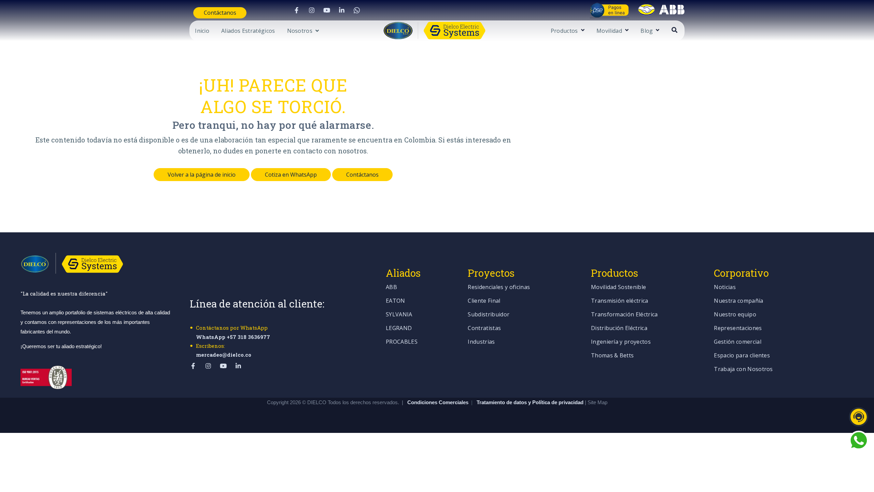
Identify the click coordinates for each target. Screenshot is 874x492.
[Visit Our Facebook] (297, 10)
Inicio (202, 31)
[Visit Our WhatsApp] (357, 10)
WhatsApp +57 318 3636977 (233, 336)
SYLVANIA (399, 315)
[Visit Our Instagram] (312, 10)
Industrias (481, 342)
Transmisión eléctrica (619, 301)
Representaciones (738, 328)
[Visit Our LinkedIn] (342, 10)
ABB (391, 287)
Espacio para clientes (742, 356)
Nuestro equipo (735, 315)
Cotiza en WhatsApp (291, 174)
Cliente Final (484, 301)
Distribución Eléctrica (619, 328)
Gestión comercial (737, 342)
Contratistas (484, 328)
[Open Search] (674, 30)
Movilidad (609, 31)
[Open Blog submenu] (656, 30)
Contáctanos (220, 12)
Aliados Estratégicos (248, 31)
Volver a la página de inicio (202, 174)
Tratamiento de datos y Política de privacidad (531, 402)
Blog (646, 31)
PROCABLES (402, 342)
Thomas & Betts (612, 356)
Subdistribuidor (488, 315)
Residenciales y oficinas (499, 287)
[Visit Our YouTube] (327, 10)
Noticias (725, 287)
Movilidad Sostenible (618, 287)
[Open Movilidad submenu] (626, 30)
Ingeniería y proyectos (621, 342)
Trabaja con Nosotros (743, 369)
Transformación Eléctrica (624, 315)
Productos (564, 31)
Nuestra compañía (738, 301)
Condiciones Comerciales (437, 402)
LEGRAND (399, 328)
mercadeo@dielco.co (223, 354)
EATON (395, 301)
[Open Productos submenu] (581, 30)
